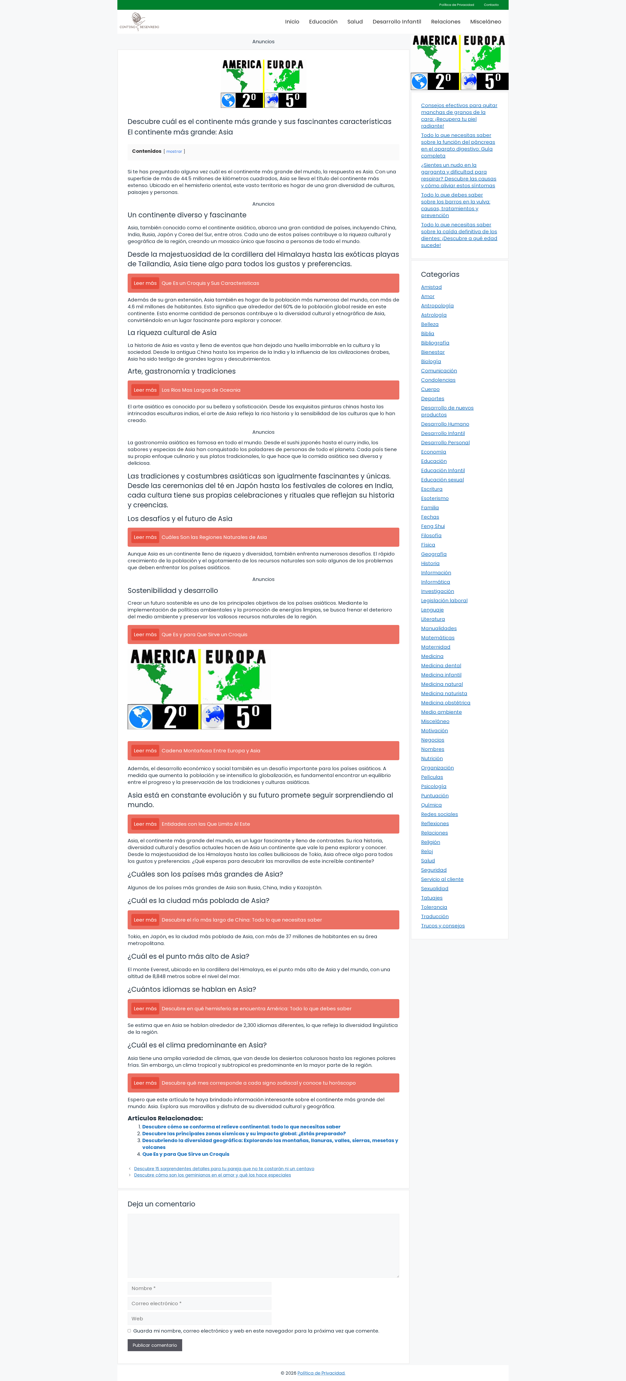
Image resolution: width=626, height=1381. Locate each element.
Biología (431, 361)
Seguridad (434, 870)
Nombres (432, 749)
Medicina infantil (441, 674)
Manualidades (439, 628)
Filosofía (431, 535)
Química (431, 805)
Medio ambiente (441, 712)
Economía (433, 451)
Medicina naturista (444, 693)
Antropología (437, 305)
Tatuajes (432, 897)
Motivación (434, 730)
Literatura (433, 619)
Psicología (434, 786)
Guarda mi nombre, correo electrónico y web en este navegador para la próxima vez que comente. (256, 1330)
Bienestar (433, 352)
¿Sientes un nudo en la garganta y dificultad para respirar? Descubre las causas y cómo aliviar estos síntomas (458, 175)
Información (436, 572)
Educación (323, 21)
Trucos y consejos (443, 925)
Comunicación (439, 370)
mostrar (174, 151)
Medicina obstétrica (445, 702)
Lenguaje (432, 609)
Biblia (427, 333)
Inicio (292, 21)
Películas (432, 777)
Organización (437, 767)
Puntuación (435, 795)
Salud (355, 21)
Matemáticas (438, 637)
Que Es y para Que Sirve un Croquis (185, 1154)
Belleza (430, 324)
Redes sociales (439, 814)
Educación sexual (442, 479)
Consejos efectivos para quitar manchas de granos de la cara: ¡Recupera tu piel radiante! (459, 115)
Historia (430, 563)
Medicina (432, 656)
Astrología (434, 315)
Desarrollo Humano (445, 424)
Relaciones (445, 21)
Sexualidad (434, 888)
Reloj (427, 851)
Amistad (431, 287)
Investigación (437, 591)
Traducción (435, 916)
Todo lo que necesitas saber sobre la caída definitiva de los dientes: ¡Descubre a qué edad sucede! (459, 235)
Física (428, 544)
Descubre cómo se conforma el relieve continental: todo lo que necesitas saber (241, 1126)
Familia (430, 507)
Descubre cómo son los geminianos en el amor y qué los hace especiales (212, 1175)
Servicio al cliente (442, 879)
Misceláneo (485, 21)
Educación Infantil (443, 470)
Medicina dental (441, 665)
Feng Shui (433, 526)
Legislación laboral (444, 600)
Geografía (434, 554)
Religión (430, 842)
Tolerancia (434, 907)
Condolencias (438, 380)
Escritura (432, 489)
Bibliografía (435, 342)
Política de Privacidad (456, 4)
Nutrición (432, 758)
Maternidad (435, 647)
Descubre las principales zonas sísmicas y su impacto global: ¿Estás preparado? (244, 1133)
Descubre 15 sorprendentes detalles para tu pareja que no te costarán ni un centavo (224, 1169)
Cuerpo (430, 389)
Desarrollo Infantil (397, 21)
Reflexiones (435, 823)
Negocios (432, 739)
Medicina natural (442, 684)
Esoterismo (435, 498)
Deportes (432, 398)
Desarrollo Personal (445, 442)
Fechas (430, 516)
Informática (435, 582)
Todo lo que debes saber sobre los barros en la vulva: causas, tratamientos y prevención (455, 205)
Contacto (491, 4)
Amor (428, 296)
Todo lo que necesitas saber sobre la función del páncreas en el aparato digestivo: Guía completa (458, 145)
